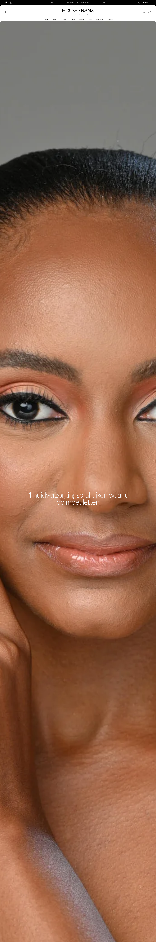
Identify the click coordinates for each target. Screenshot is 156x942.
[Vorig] (52, 2)
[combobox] (144, 2)
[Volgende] (104, 2)
